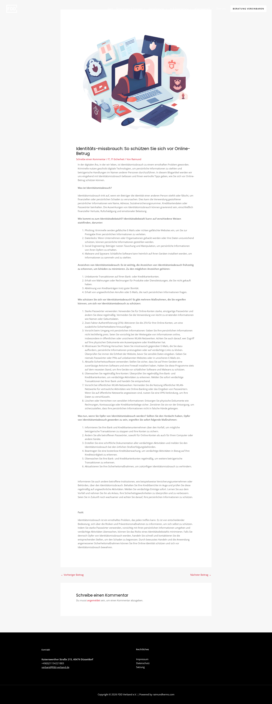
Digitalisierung (156, 8)
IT (109, 159)
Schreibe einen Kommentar (91, 159)
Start (110, 8)
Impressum (142, 659)
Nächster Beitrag (200, 574)
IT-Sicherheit (117, 159)
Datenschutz (143, 663)
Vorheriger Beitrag (72, 574)
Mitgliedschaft (202, 8)
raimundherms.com (163, 694)
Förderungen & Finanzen (129, 8)
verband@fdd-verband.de (55, 667)
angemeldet (93, 600)
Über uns (221, 8)
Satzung (140, 667)
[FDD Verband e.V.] (11, 8)
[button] (143, 8)
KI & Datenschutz (179, 8)
